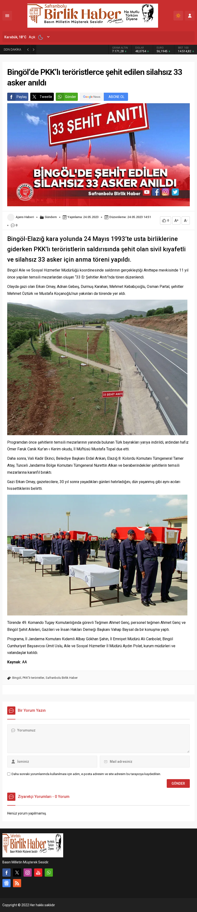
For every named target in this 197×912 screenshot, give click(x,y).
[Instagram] (28, 872)
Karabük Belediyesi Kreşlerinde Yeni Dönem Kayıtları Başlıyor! (72, 49)
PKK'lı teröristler (33, 677)
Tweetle (46, 97)
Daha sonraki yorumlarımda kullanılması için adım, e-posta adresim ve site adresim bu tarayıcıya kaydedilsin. (86, 774)
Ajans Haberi (25, 217)
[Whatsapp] (49, 872)
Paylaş (22, 97)
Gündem (51, 217)
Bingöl (16, 677)
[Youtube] (38, 872)
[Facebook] (6, 872)
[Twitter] (17, 872)
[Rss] (17, 883)
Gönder (70, 97)
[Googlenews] (6, 883)
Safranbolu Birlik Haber (62, 677)
